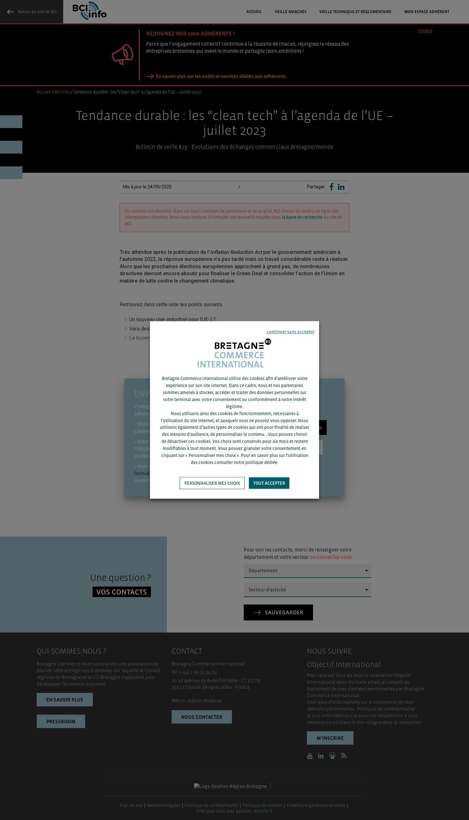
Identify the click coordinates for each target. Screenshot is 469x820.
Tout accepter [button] (269, 483)
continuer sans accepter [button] (291, 331)
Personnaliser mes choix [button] (212, 483)
